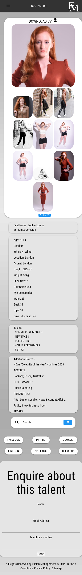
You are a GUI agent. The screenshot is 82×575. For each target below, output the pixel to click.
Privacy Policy (42, 568)
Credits (42, 422)
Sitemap (57, 568)
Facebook (13, 439)
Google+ (68, 439)
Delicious (68, 451)
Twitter (41, 439)
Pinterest (41, 451)
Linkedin (13, 451)
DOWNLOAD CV (43, 21)
